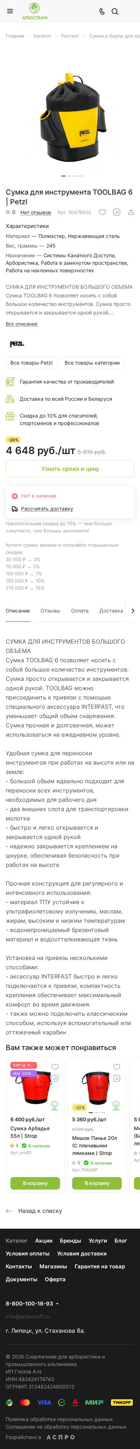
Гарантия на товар (100, 1266)
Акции (43, 1240)
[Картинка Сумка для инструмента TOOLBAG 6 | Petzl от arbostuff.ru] (72, 116)
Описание (18, 611)
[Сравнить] (116, 212)
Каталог (17, 1240)
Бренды (70, 1240)
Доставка (111, 611)
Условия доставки (82, 1253)
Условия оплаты (28, 1253)
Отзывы (50, 611)
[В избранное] (102, 212)
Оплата (80, 611)
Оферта (55, 1279)
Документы (21, 1279)
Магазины (53, 1266)
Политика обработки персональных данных (59, 1419)
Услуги (98, 1240)
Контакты (19, 1266)
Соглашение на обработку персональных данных (66, 1427)
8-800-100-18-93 (29, 1304)
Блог (121, 1240)
